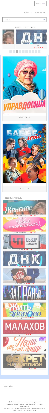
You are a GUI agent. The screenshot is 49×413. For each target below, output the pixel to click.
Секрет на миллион (24, 369)
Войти (26, 12)
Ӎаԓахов (24, 335)
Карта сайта (8, 386)
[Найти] (44, 19)
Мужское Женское (25, 216)
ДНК (24, 46)
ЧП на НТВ (24, 250)
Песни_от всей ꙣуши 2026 (24, 352)
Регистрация (40, 12)
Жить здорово (24, 318)
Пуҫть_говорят (24, 284)
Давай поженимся (25, 233)
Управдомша (24, 118)
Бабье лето (24, 188)
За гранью (24, 301)
